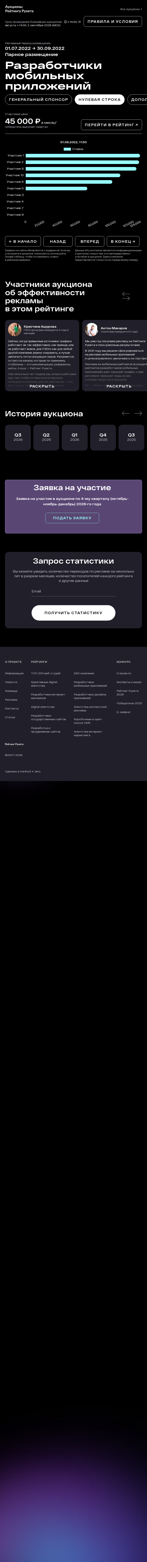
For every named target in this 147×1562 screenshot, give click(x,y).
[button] (126, 294)
